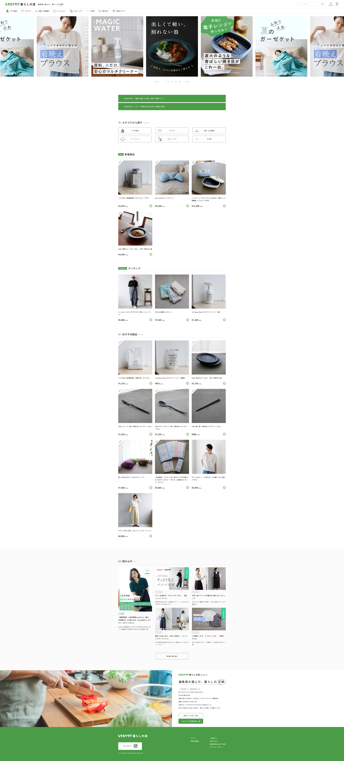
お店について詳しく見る (190, 716)
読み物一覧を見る (172, 656)
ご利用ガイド (214, 738)
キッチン (172, 130)
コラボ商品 (135, 130)
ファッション (134, 139)
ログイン (193, 738)
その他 (209, 139)
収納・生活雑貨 (209, 130)
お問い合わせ (214, 741)
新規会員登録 (195, 741)
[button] (157, 82)
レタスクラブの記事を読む (189, 721)
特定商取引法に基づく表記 (218, 744)
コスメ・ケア (172, 139)
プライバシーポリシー (216, 747)
